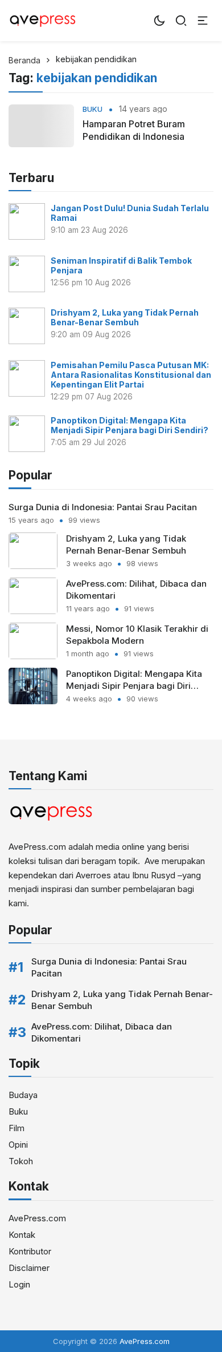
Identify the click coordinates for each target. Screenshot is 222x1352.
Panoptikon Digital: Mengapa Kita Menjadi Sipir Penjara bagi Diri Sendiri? (129, 425)
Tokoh (21, 1161)
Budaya (23, 1094)
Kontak (22, 1234)
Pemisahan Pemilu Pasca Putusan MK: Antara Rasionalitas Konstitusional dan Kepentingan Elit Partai (131, 374)
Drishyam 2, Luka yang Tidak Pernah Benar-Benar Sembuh (125, 317)
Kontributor (30, 1251)
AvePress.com (37, 1218)
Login (19, 1284)
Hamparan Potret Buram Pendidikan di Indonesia (134, 130)
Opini (18, 1144)
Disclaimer (29, 1267)
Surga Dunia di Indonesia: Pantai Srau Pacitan (103, 507)
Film (16, 1128)
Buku (92, 109)
